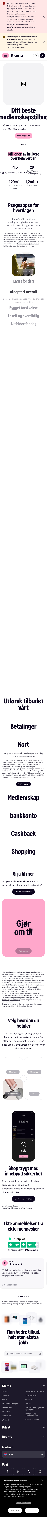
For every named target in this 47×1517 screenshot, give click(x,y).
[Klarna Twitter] (29, 1471)
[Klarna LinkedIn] (18, 1471)
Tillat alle (32, 1510)
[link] (13, 1067)
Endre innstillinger (23, 1503)
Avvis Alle (15, 1510)
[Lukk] (42, 1480)
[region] (23, 1496)
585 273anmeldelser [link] (29, 1250)
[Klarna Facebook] (7, 1471)
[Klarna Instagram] (40, 1471)
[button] (43, 17)
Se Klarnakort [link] (23, 784)
